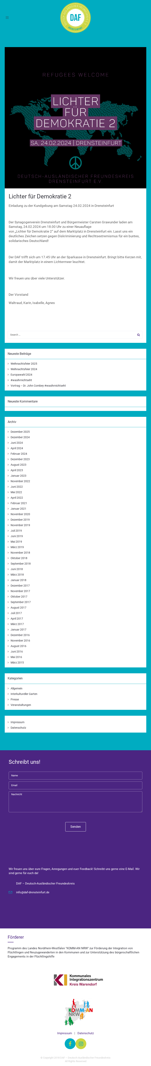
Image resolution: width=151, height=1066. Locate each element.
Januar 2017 (18, 629)
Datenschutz (18, 727)
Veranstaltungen (21, 704)
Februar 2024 (19, 453)
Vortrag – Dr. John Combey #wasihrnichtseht (38, 385)
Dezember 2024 (20, 437)
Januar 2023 (18, 475)
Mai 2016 (16, 657)
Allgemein (16, 688)
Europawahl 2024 (21, 374)
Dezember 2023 (20, 459)
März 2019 (17, 547)
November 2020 (20, 514)
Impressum (17, 722)
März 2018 (17, 574)
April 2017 (17, 618)
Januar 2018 (18, 580)
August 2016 (18, 646)
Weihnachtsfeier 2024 (24, 369)
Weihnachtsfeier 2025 (24, 363)
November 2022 (20, 481)
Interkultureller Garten (24, 693)
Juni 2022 (17, 486)
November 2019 (20, 525)
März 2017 (17, 624)
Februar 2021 (19, 503)
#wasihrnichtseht (21, 380)
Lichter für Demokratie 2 (40, 196)
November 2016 (20, 640)
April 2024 (17, 448)
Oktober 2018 (19, 558)
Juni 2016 (17, 651)
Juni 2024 (17, 442)
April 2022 (17, 497)
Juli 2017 (16, 613)
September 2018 (21, 563)
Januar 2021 (18, 508)
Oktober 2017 (19, 596)
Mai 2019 (16, 541)
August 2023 (18, 464)
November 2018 (20, 552)
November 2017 (20, 591)
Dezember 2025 (20, 431)
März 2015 (17, 662)
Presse (15, 699)
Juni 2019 (17, 536)
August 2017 (18, 607)
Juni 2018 (17, 569)
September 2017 (21, 602)
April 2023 (17, 470)
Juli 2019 (16, 530)
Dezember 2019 (20, 519)
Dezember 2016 (20, 635)
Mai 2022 (16, 492)
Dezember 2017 (20, 585)
